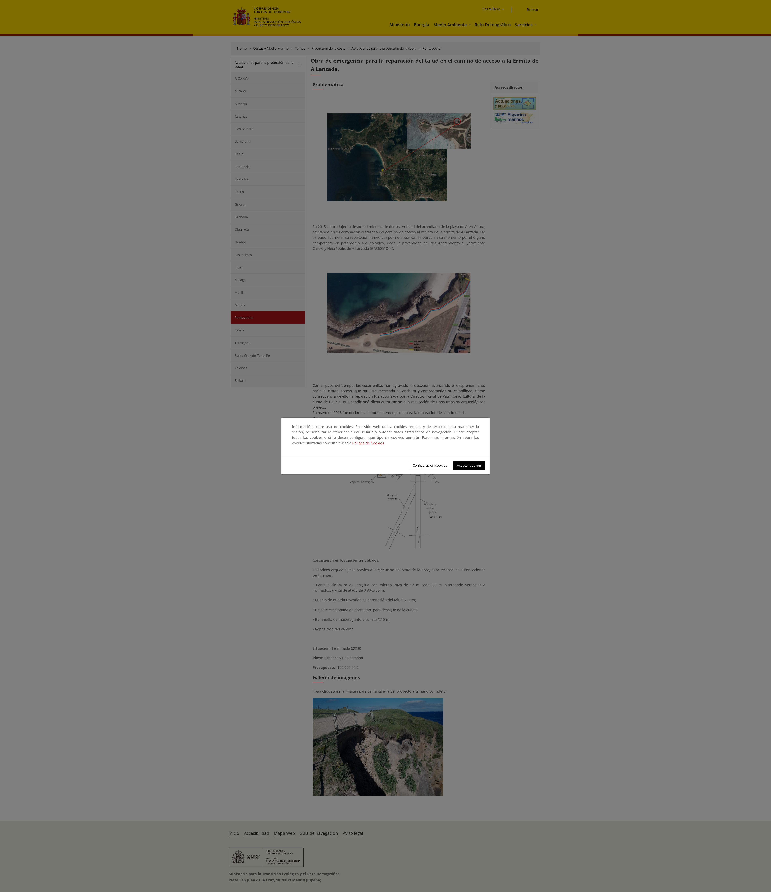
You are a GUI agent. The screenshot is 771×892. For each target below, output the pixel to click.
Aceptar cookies (469, 465)
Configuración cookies (430, 465)
